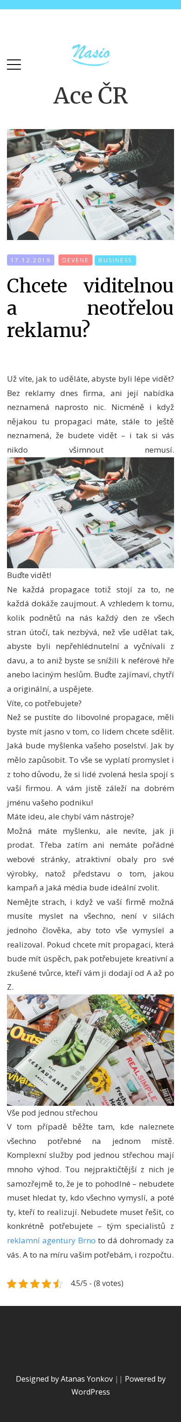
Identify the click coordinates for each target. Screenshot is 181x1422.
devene (75, 260)
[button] (14, 62)
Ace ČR (90, 96)
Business (115, 260)
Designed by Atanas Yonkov (65, 1379)
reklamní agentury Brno (51, 1240)
